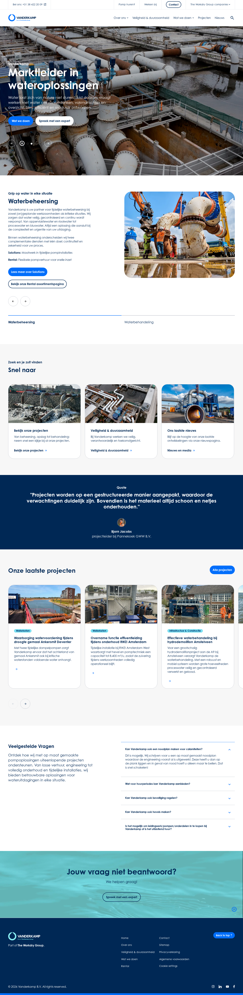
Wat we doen (182, 18)
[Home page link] (22, 17)
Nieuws (219, 18)
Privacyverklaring (169, 952)
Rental (125, 966)
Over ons (120, 18)
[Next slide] (25, 301)
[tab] (27, 144)
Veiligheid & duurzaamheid (150, 18)
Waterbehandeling (139, 322)
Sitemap (164, 944)
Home (124, 937)
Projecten (204, 18)
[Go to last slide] (13, 301)
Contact (164, 937)
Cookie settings (168, 965)
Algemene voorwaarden (174, 959)
